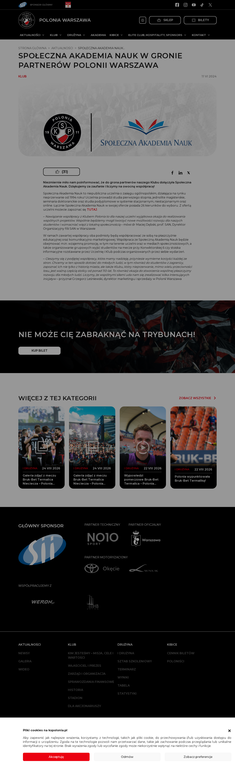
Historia (75, 690)
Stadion (75, 698)
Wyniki (123, 677)
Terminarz (127, 669)
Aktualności (30, 35)
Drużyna (74, 35)
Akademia (98, 35)
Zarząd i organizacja (87, 674)
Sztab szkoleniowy (135, 661)
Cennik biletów (180, 653)
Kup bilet (40, 350)
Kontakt (199, 35)
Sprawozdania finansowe (91, 682)
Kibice (114, 35)
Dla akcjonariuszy (84, 706)
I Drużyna (126, 653)
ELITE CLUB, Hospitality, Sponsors (155, 35)
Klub (54, 35)
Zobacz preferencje (198, 757)
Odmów (127, 757)
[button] (229, 730)
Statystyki (127, 693)
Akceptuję (56, 757)
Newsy (24, 653)
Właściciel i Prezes (84, 665)
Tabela (124, 685)
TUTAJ (92, 209)
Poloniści (175, 661)
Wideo (23, 669)
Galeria (25, 661)
